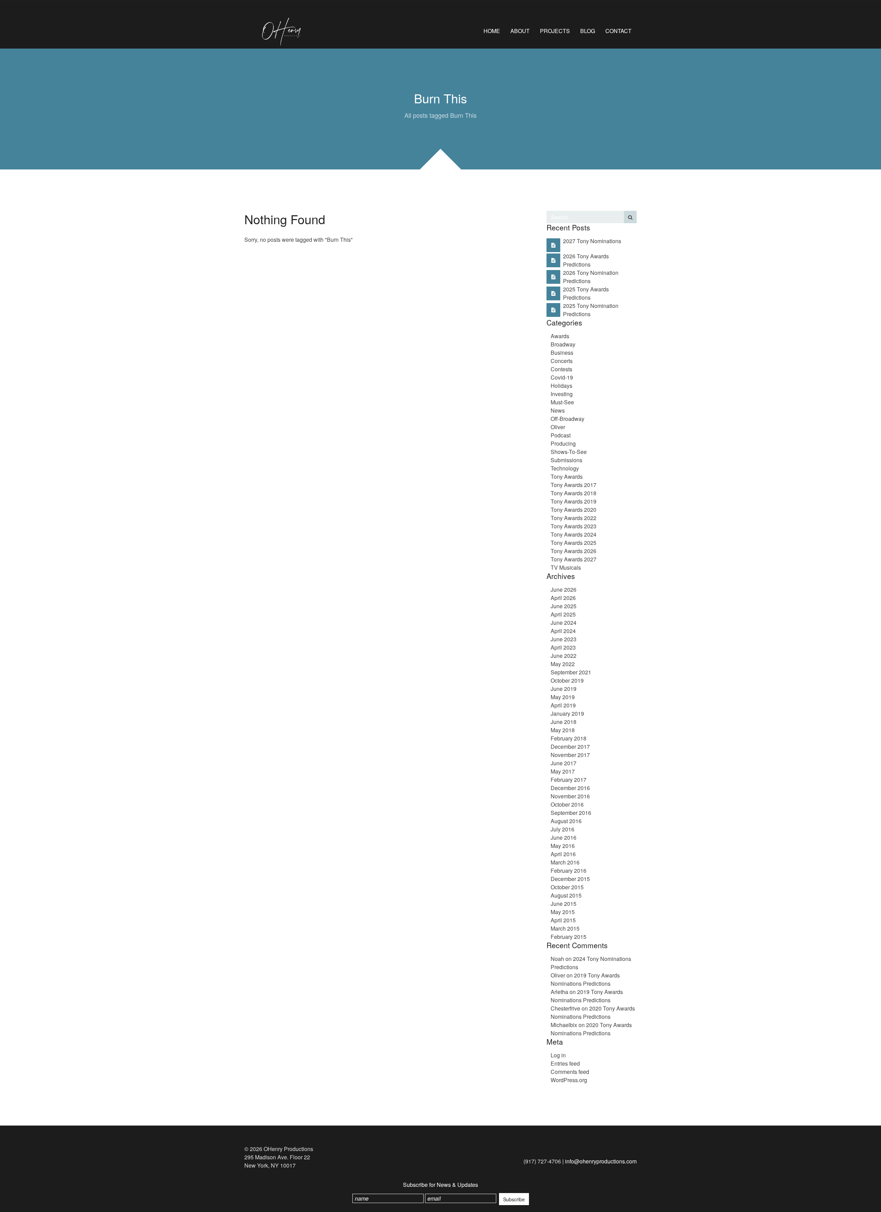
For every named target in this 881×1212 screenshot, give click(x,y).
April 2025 (563, 614)
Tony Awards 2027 (573, 559)
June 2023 (563, 639)
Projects (555, 31)
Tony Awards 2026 (573, 551)
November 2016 (570, 796)
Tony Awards (567, 476)
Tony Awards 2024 (573, 534)
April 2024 (563, 631)
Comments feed (570, 1072)
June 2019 (563, 689)
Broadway (563, 344)
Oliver (558, 427)
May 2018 (563, 730)
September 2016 (571, 813)
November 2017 (570, 755)
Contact (618, 31)
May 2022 (563, 664)
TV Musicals (566, 567)
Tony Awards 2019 (573, 501)
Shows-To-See (569, 452)
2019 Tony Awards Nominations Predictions (585, 979)
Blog (587, 31)
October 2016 (567, 804)
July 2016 (562, 829)
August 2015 (566, 895)
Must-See (562, 402)
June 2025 (563, 606)
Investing (562, 394)
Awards (560, 336)
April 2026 (563, 598)
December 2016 (570, 788)
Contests (561, 369)
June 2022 (563, 656)
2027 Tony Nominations (592, 241)
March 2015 (565, 928)
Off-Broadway (567, 419)
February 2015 (568, 937)
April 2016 (563, 854)
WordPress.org (569, 1080)
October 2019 (567, 680)
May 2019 (563, 697)
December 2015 (570, 879)
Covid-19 (562, 377)
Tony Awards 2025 (573, 543)
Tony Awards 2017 (573, 485)
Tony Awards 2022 (573, 518)
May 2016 (563, 846)
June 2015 (563, 904)
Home (492, 31)
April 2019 (563, 705)
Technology (565, 468)
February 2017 (568, 780)
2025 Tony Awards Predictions (586, 293)
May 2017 (563, 771)
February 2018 (568, 738)
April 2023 (563, 647)
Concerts (562, 361)
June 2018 (563, 722)
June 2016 (563, 837)
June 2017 (563, 763)
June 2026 (563, 589)
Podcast (561, 435)
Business (562, 352)
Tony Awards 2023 (573, 526)
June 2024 (563, 622)
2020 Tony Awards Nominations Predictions (593, 1012)
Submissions (566, 460)
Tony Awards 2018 (573, 493)
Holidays (561, 386)
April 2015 (563, 920)
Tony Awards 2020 (573, 510)
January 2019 (567, 713)
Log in (558, 1055)
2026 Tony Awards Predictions (586, 260)
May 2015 (563, 912)
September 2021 (571, 672)
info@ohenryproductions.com (601, 1161)
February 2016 (568, 870)
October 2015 (567, 887)
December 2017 (570, 746)
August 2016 (566, 821)
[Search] (630, 217)
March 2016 (565, 862)
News (558, 410)
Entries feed (565, 1063)
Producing (563, 443)
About (520, 31)
